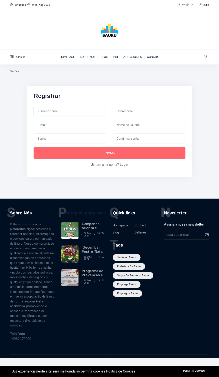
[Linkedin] (192, 5)
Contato (153, 56)
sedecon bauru (126, 257)
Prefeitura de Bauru (129, 266)
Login (124, 165)
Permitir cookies (194, 371)
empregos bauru (127, 293)
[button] (19, 4)
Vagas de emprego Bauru (133, 275)
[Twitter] (183, 5)
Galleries (140, 232)
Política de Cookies (127, 56)
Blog (104, 56)
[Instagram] (187, 5)
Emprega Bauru (126, 284)
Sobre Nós (88, 56)
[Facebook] (179, 5)
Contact (140, 225)
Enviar (109, 153)
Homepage (67, 56)
